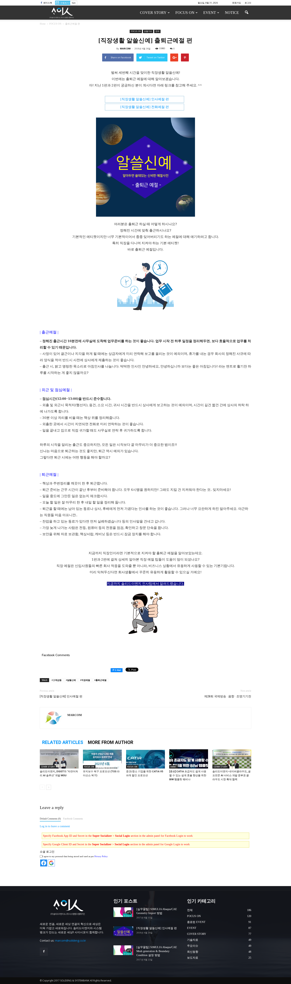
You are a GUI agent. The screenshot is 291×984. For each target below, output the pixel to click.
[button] (246, 10)
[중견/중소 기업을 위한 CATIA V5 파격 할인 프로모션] (145, 762)
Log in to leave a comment (55, 826)
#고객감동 (57, 680)
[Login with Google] (51, 863)
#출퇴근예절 (100, 680)
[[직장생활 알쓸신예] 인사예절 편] (123, 933)
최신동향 (192, 951)
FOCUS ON (184, 13)
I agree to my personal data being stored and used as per (75, 856)
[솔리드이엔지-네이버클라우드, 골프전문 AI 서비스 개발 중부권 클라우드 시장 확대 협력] (231, 762)
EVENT (209, 13)
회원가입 (236, 3)
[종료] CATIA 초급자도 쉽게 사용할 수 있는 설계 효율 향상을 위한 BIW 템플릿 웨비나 (187, 775)
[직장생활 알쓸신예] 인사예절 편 (61, 696)
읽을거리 (148, 31)
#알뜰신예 (71, 680)
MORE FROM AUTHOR (110, 742)
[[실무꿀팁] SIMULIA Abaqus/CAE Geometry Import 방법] (123, 914)
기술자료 (192, 939)
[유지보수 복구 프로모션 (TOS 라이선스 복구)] (102, 762)
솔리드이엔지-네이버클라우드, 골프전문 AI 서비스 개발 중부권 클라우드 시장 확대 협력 (231, 775)
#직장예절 (85, 680)
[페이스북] (44, 952)
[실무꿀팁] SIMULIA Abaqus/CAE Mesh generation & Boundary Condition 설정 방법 (156, 951)
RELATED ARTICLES (62, 742)
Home (43, 23)
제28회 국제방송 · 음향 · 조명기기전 (227, 696)
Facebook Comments (73, 818)
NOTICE (232, 13)
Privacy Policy (101, 856)
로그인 (248, 3)
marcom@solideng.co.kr (70, 940)
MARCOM (125, 48)
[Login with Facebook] (43, 863)
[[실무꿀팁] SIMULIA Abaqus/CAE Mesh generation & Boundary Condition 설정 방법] (123, 952)
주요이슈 (192, 945)
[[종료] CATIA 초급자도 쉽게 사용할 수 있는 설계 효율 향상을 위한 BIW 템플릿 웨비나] (188, 762)
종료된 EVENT (196, 922)
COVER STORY (153, 13)
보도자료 (192, 957)
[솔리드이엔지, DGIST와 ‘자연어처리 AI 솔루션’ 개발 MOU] (59, 762)
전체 (157, 31)
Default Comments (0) (50, 818)
